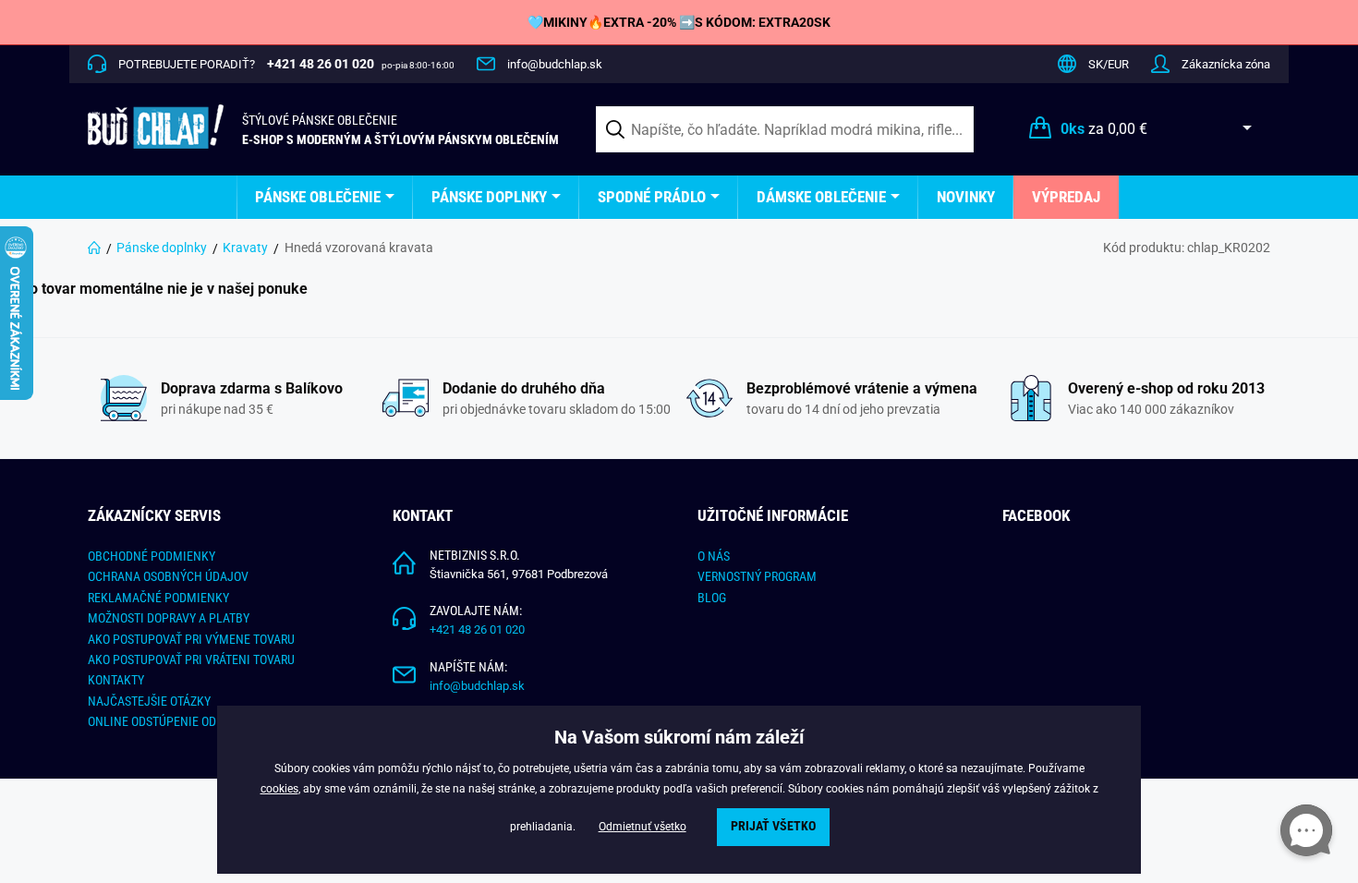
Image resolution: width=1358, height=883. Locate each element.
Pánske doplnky (489, 196)
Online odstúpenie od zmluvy (175, 721)
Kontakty (116, 679)
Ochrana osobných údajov (168, 576)
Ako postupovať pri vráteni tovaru (191, 659)
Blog (711, 597)
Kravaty (245, 247)
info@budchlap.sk (554, 64)
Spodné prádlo (652, 196)
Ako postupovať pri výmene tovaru (191, 639)
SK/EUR (1108, 64)
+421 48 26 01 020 (477, 629)
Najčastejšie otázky (149, 701)
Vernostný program (757, 576)
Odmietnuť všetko (642, 826)
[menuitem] (324, 197)
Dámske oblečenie (821, 196)
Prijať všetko (773, 826)
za (1104, 129)
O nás (713, 556)
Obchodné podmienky (151, 556)
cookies (279, 788)
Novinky (966, 196)
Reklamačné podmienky (158, 597)
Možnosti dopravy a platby (168, 618)
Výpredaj (1066, 196)
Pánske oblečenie (318, 196)
